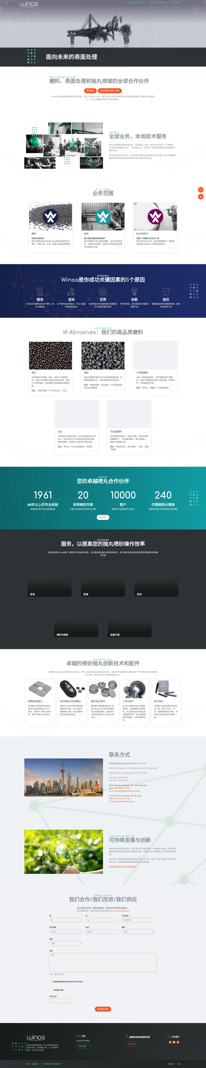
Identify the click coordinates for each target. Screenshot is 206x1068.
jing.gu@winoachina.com (124, 801)
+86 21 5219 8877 (120, 778)
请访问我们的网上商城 (109, 91)
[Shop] (201, 197)
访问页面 (131, 1044)
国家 (124, 927)
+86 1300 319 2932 (122, 788)
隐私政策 (171, 1064)
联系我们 (90, 91)
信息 (51, 951)
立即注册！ (83, 1046)
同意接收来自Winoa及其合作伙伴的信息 (68, 982)
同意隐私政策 (58, 990)
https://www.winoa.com (119, 911)
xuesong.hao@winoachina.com (127, 791)
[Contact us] (201, 190)
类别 (51, 939)
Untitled (53, 996)
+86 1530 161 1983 (122, 798)
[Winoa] (29, 4)
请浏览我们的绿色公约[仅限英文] (123, 867)
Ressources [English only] (136, 2)
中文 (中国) (175, 2)
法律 (178, 1064)
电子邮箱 (53, 927)
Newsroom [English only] (157, 2)
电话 (87, 927)
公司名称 (125, 916)
